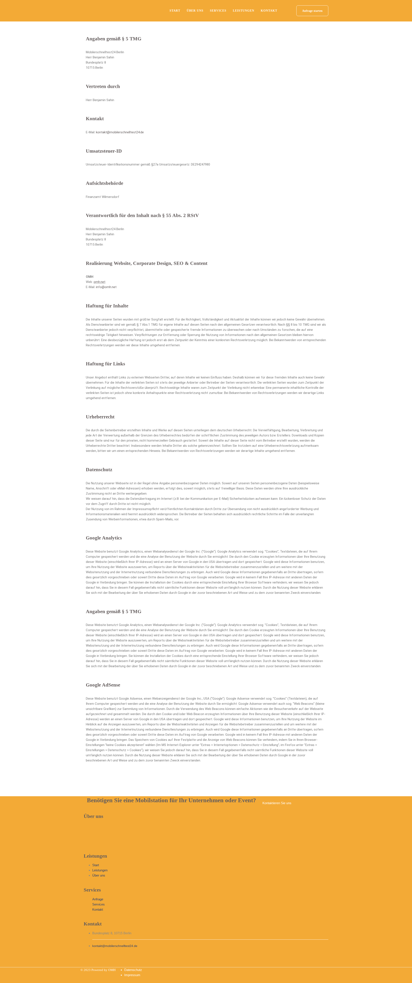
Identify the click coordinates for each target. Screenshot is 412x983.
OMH (112, 970)
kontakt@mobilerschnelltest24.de (120, 132)
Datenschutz (133, 970)
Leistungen (243, 10)
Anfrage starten (312, 10)
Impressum (132, 975)
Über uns (195, 10)
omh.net (99, 282)
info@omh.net (106, 287)
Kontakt (269, 10)
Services (218, 10)
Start (175, 10)
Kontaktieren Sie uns (276, 803)
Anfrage (97, 899)
